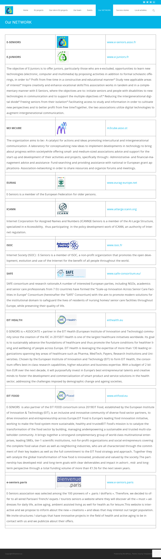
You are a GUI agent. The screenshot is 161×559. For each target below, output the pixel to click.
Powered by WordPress (122, 554)
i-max (139, 554)
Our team (77, 10)
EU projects (38, 10)
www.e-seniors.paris (120, 482)
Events (89, 10)
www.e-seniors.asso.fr (121, 42)
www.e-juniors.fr (118, 57)
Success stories (122, 10)
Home (25, 10)
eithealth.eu (115, 320)
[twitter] (147, 3)
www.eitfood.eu (117, 396)
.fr (120, 245)
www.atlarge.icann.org (122, 209)
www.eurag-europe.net (122, 182)
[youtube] (150, 3)
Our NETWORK (104, 10)
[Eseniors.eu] (7, 10)
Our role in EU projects (58, 10)
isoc (116, 245)
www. (110, 245)
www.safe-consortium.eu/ (124, 273)
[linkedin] (154, 3)
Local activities (141, 10)
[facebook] (144, 3)
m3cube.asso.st (117, 128)
